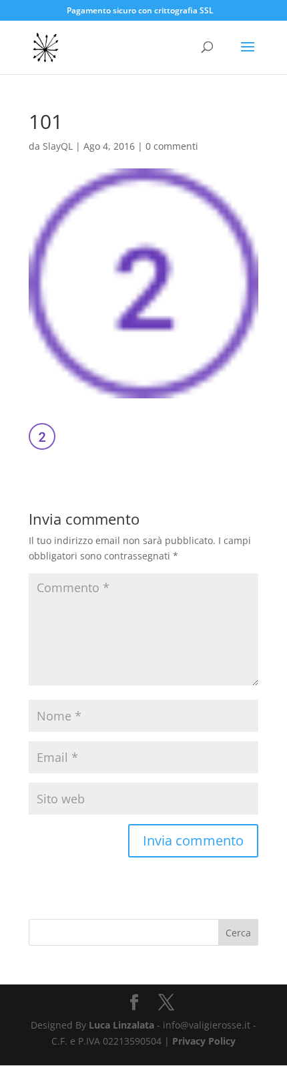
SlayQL (58, 146)
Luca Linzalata (121, 1025)
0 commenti (172, 146)
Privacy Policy (204, 1041)
